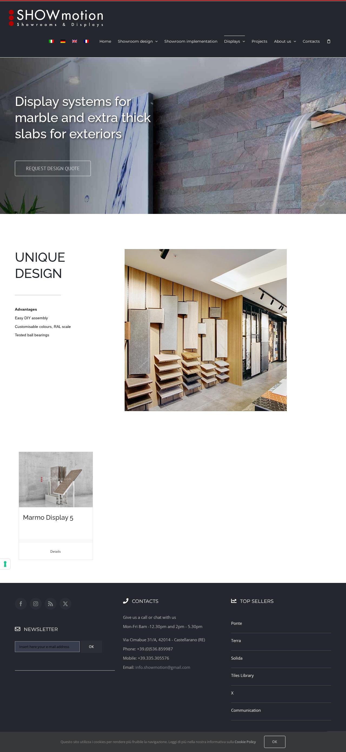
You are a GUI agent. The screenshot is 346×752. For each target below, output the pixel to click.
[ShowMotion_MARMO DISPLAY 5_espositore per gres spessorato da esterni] (56, 453)
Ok (274, 741)
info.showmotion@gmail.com (162, 667)
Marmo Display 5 (48, 517)
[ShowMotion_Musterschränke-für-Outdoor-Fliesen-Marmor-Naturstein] (206, 251)
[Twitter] (65, 604)
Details (56, 551)
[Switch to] (51, 41)
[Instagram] (36, 604)
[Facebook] (21, 604)
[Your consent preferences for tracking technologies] (5, 564)
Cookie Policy (245, 741)
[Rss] (50, 604)
